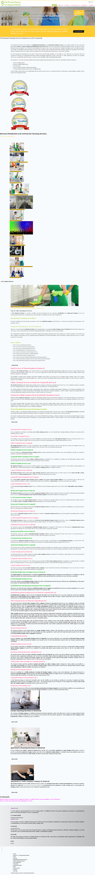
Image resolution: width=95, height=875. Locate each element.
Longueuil (47, 459)
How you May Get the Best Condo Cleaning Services (25, 352)
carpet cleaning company (49, 486)
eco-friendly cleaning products (39, 665)
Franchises (15, 863)
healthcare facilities (26, 667)
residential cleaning (46, 321)
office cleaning (46, 440)
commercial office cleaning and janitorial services (39, 606)
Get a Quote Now (79, 31)
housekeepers (65, 567)
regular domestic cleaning (45, 528)
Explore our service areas (72, 378)
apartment (13, 596)
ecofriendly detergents (38, 562)
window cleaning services (36, 459)
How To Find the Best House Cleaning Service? (24, 355)
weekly (72, 561)
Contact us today (22, 406)
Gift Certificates (17, 862)
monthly (82, 561)
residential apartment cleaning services (38, 533)
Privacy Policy (16, 868)
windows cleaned (74, 466)
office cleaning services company (37, 385)
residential (81, 595)
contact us (36, 716)
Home (14, 853)
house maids (32, 576)
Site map (15, 870)
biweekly (77, 561)
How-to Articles (16, 342)
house (44, 632)
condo (55, 632)
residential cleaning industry (52, 752)
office (25, 604)
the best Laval (40, 520)
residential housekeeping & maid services (58, 371)
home (45, 713)
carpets (12, 481)
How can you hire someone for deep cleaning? (24, 346)
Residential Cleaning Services (20, 859)
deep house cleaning (36, 376)
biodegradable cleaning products (30, 582)
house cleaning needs (29, 589)
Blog (14, 866)
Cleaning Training (17, 865)
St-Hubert (62, 596)
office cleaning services (42, 432)
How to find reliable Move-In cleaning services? (24, 350)
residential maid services (77, 527)
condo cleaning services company (35, 567)
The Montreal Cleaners (76, 329)
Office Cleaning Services (19, 861)
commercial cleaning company (32, 657)
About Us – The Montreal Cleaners (21, 855)
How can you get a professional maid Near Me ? (24, 348)
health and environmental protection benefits (40, 60)
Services (15, 858)
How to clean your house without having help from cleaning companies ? (30, 357)
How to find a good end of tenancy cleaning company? (25, 353)
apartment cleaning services (26, 540)
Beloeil (67, 596)
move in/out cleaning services (45, 673)
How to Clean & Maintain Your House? (22, 345)
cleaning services (78, 445)
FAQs (14, 856)
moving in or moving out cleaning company (40, 672)
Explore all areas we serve (73, 335)
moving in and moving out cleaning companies (46, 688)
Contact (15, 869)
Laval (63, 466)
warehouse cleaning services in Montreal (41, 654)
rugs (67, 481)
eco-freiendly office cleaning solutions (60, 432)
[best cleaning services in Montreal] (47, 88)
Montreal (49, 452)
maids (64, 638)
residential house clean (74, 581)
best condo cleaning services (54, 561)
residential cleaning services (31, 399)
